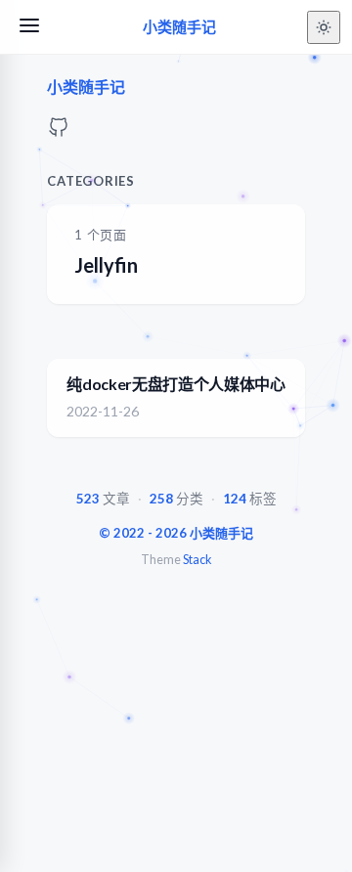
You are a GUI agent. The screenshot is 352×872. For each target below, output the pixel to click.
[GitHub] (58, 132)
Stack (197, 559)
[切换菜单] (29, 27)
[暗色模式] (323, 27)
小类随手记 (179, 27)
